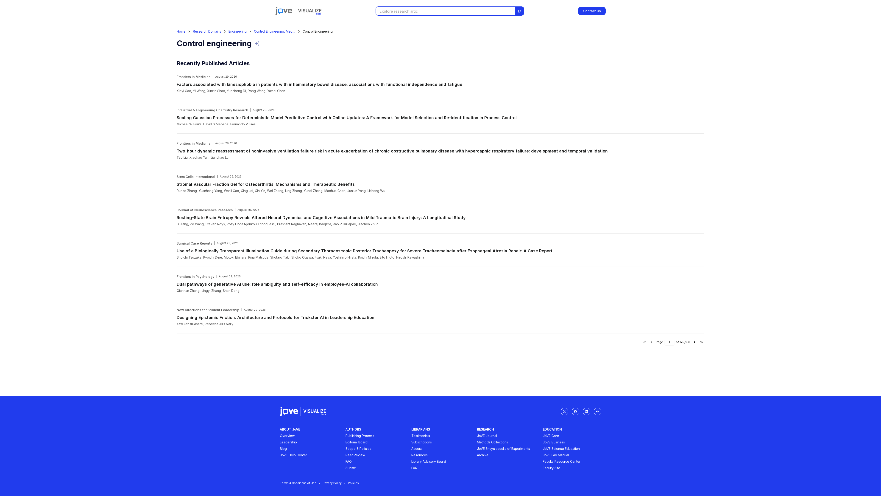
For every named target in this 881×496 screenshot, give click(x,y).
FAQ (349, 461)
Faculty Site (551, 468)
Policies (353, 483)
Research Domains (207, 31)
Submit (351, 468)
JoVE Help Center (293, 455)
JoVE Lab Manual (556, 455)
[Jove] (283, 11)
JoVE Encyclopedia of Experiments (503, 449)
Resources (419, 455)
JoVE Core (551, 436)
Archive (482, 455)
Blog (283, 449)
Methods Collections (492, 442)
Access (416, 449)
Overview (287, 436)
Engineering (238, 31)
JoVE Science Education (561, 449)
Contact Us (592, 11)
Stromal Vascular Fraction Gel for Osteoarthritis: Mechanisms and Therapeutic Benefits (266, 184)
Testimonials (420, 436)
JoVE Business (554, 442)
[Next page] (694, 342)
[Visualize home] (309, 11)
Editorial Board (357, 442)
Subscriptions (421, 442)
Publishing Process (360, 436)
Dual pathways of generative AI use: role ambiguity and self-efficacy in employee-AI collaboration (277, 284)
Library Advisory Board (428, 461)
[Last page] (701, 342)
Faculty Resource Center (561, 461)
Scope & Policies (358, 449)
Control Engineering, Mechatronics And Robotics (274, 31)
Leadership (288, 442)
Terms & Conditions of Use (298, 483)
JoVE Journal (487, 436)
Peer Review (355, 455)
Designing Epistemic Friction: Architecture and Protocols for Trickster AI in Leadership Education (275, 317)
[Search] (519, 11)
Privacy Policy (332, 483)
